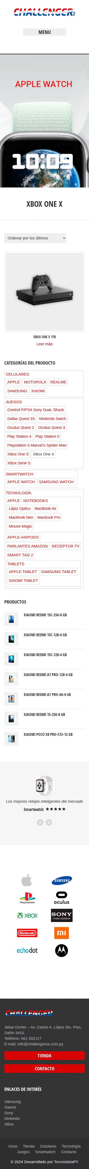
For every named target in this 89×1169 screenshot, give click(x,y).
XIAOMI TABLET (23, 580)
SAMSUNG (17, 391)
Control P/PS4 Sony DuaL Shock (35, 410)
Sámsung (12, 1102)
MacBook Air (45, 508)
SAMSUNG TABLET (58, 572)
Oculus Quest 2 (20, 427)
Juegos (23, 1152)
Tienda (29, 1146)
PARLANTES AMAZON (27, 546)
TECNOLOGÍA (18, 493)
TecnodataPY (66, 1162)
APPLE (13, 382)
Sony (8, 1113)
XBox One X (43, 454)
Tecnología (71, 1146)
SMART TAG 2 (20, 555)
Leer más (45, 344)
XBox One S (18, 454)
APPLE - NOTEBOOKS (27, 501)
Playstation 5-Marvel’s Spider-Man (37, 445)
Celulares (48, 1146)
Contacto (68, 1152)
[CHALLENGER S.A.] (44, 17)
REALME (58, 382)
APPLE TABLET (23, 572)
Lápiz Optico (19, 508)
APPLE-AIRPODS (23, 537)
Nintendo (12, 1118)
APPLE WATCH (21, 482)
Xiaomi (10, 1107)
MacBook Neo (21, 517)
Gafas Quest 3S (21, 419)
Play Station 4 (19, 436)
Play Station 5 (47, 436)
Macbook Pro (48, 517)
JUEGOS (14, 402)
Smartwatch (45, 1152)
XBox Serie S (18, 463)
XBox (9, 1124)
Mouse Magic (20, 526)
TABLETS (15, 564)
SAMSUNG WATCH (56, 482)
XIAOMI (38, 391)
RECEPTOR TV (65, 546)
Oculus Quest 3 (51, 427)
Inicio (12, 1146)
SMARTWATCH (19, 474)
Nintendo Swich (52, 419)
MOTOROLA (35, 382)
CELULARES (17, 374)
